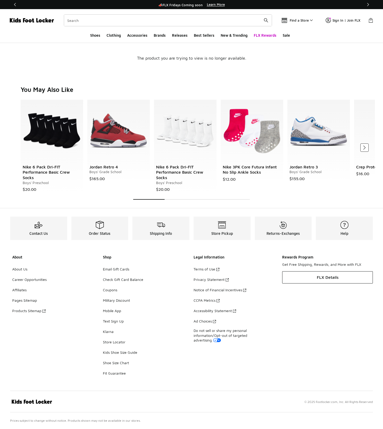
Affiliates (19, 290)
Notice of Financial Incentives (218, 290)
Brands (160, 35)
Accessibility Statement (213, 310)
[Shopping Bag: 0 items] (371, 20)
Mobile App (112, 310)
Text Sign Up (113, 321)
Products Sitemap (26, 310)
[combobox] (168, 20)
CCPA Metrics (204, 300)
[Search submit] (266, 20)
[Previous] (15, 4)
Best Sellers (204, 35)
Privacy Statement (209, 279)
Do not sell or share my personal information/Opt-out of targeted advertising (220, 335)
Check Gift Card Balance (123, 279)
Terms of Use (204, 269)
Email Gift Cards (116, 269)
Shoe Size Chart (116, 363)
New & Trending (234, 35)
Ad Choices (203, 321)
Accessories (137, 35)
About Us (19, 269)
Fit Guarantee (114, 373)
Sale (286, 35)
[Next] (367, 4)
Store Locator (114, 342)
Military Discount (116, 300)
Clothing (114, 35)
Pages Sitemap (24, 300)
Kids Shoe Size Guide (120, 352)
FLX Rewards (265, 35)
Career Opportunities (29, 279)
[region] (191, 5)
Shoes (95, 35)
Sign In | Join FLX (346, 20)
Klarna (108, 331)
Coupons (110, 290)
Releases (180, 35)
